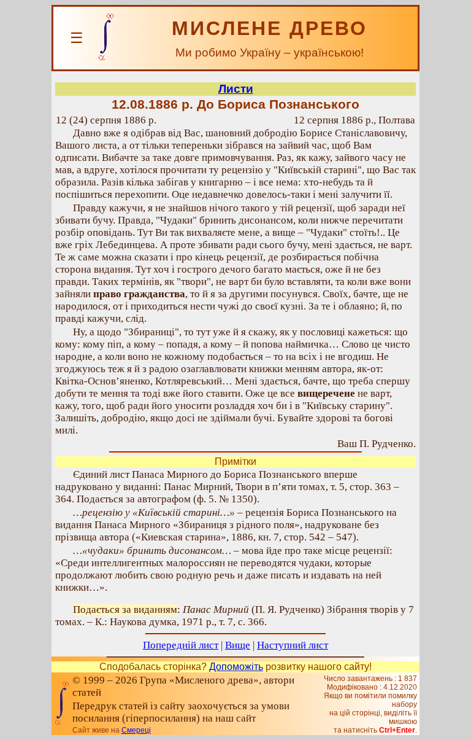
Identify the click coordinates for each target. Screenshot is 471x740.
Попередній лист (180, 645)
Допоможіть (236, 666)
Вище (237, 645)
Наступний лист (292, 645)
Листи (235, 88)
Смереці (136, 730)
